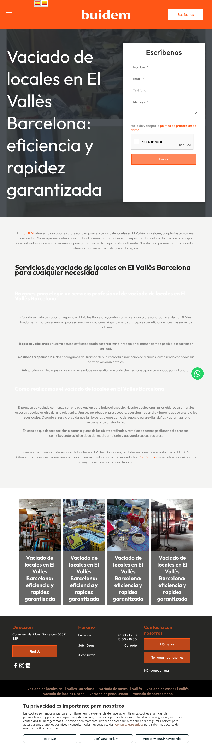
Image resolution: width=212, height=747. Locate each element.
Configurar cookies (106, 739)
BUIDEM (27, 233)
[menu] (9, 14)
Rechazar (50, 739)
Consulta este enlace (129, 725)
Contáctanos (148, 457)
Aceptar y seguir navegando (162, 739)
